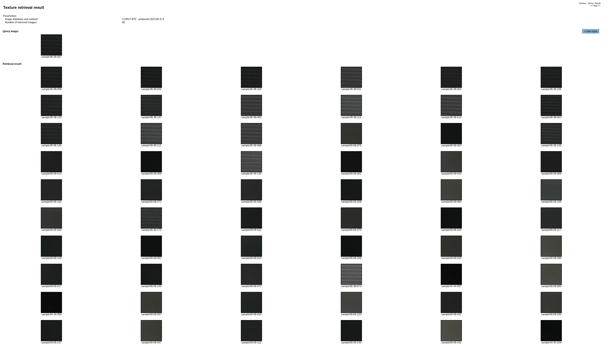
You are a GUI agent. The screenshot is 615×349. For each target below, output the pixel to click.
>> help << (595, 5)
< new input (590, 31)
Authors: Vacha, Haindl (589, 3)
